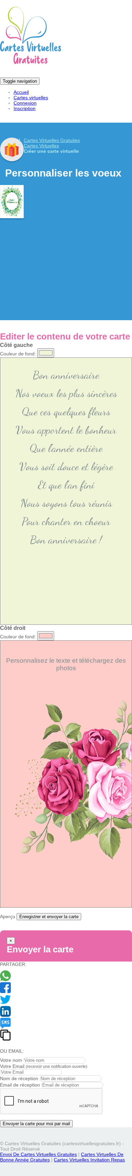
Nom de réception (19, 1078)
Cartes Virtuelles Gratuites (52, 140)
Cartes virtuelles (31, 97)
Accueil (21, 92)
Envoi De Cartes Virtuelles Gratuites (38, 1154)
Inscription (25, 108)
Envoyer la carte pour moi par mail (36, 1123)
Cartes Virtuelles (41, 145)
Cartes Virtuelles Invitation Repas (89, 1159)
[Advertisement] (66, 264)
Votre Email (12, 1066)
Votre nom (11, 1060)
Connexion (25, 103)
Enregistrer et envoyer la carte (49, 916)
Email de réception (20, 1085)
